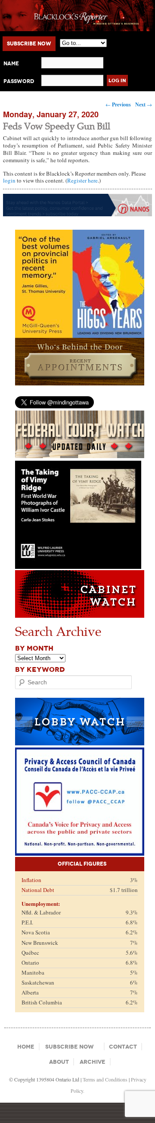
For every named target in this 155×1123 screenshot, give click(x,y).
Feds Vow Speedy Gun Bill (56, 125)
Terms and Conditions (105, 1079)
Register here (82, 180)
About (59, 1061)
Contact (123, 1046)
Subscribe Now (29, 43)
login (9, 180)
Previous (118, 104)
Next (143, 104)
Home (25, 1046)
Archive (92, 1061)
